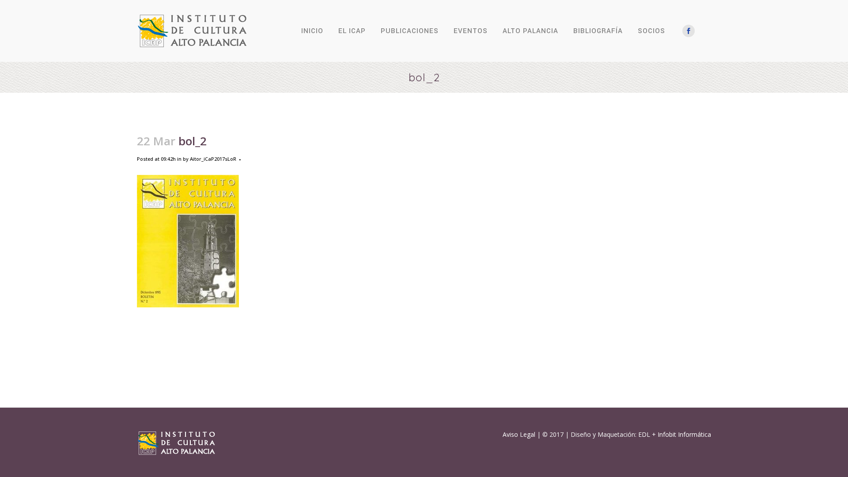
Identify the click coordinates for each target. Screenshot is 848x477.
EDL (644, 434)
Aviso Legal (519, 434)
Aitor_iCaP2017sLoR (213, 158)
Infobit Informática (684, 434)
